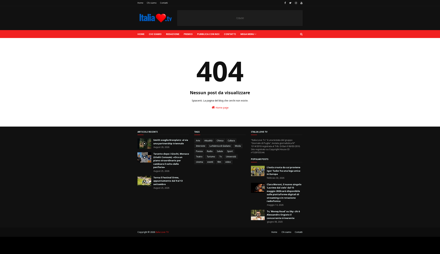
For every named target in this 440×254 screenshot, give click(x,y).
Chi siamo (152, 2)
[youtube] (301, 3)
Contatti (164, 2)
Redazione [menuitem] (172, 34)
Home (140, 2)
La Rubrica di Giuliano (220, 145)
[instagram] (296, 3)
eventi (210, 161)
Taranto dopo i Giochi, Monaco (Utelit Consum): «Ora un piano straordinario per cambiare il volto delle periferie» (171, 160)
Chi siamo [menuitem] (155, 34)
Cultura (231, 140)
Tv (220, 156)
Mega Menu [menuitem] (247, 34)
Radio (210, 151)
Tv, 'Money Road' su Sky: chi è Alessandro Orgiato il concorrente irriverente (283, 215)
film (219, 161)
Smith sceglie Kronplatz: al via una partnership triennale (170, 141)
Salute (220, 151)
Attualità (208, 140)
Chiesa (220, 140)
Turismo (211, 156)
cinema (199, 161)
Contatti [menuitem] (230, 34)
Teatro (199, 156)
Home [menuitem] (141, 34)
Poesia (199, 151)
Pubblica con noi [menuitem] (208, 34)
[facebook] (285, 3)
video (228, 161)
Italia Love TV (162, 232)
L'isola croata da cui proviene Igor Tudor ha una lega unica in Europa (283, 171)
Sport (230, 151)
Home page (222, 107)
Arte (198, 140)
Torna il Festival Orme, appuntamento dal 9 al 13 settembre (168, 181)
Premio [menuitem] (188, 34)
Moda (238, 145)
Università (231, 156)
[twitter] (290, 3)
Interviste (200, 145)
